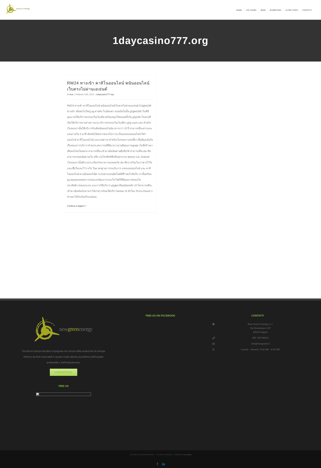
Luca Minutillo (187, 454)
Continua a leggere (76, 206)
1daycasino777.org (105, 94)
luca (71, 94)
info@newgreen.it (260, 343)
